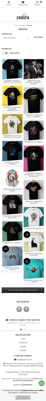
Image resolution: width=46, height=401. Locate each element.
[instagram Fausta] (19, 309)
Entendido (23, 397)
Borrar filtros (14, 53)
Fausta (23, 346)
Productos (23, 343)
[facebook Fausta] (26, 309)
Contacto (23, 350)
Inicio (15, 25)
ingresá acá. (37, 378)
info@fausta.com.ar (24, 360)
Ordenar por (7, 34)
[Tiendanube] (23, 385)
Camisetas (22, 25)
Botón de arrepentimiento (23, 380)
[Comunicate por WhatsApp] (41, 383)
